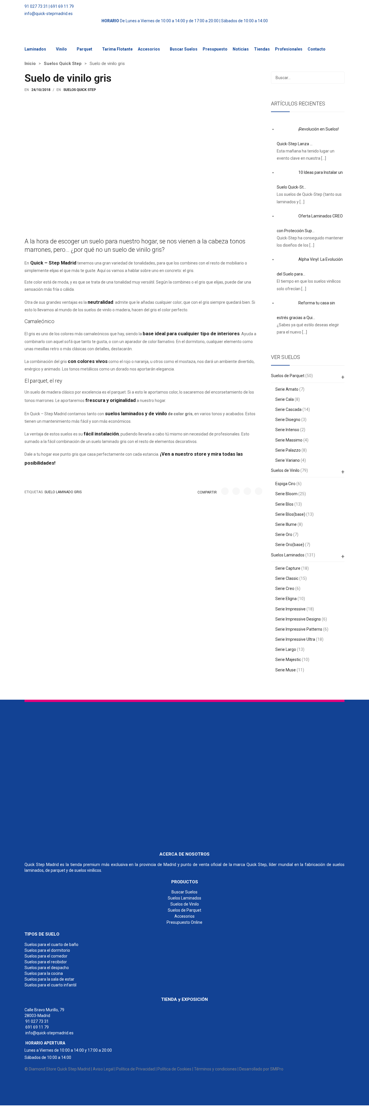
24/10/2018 (40, 90)
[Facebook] (225, 491)
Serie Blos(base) (290, 514)
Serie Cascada (288, 409)
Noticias (241, 49)
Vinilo (61, 49)
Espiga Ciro (285, 483)
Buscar (338, 77)
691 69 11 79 (62, 6)
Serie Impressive (290, 609)
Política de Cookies (174, 1069)
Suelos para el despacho (47, 967)
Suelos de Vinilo (285, 470)
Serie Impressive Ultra (295, 639)
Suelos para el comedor (46, 956)
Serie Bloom (286, 493)
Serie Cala (284, 399)
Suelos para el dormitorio (47, 950)
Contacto (316, 49)
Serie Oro (283, 534)
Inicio (30, 63)
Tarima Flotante (117, 49)
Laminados (35, 49)
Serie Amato (286, 389)
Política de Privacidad (135, 1069)
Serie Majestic (288, 659)
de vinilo (157, 413)
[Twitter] (236, 491)
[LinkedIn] (258, 491)
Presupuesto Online (184, 922)
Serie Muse (285, 670)
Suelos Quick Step (63, 63)
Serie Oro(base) (289, 544)
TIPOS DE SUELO (42, 934)
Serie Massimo (288, 440)
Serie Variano (287, 460)
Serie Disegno (287, 419)
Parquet (84, 49)
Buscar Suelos (183, 49)
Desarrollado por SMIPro (261, 1069)
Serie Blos (284, 504)
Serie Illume (286, 524)
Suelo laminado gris (63, 492)
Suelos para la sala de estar (49, 979)
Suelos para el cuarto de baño (51, 944)
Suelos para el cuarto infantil (50, 985)
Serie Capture (287, 568)
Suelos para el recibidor (46, 962)
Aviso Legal (103, 1069)
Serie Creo (284, 588)
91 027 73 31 (36, 6)
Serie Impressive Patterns (298, 629)
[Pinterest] (247, 491)
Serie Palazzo (288, 450)
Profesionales (288, 49)
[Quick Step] (68, 774)
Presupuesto (215, 49)
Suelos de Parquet (287, 375)
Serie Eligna (286, 598)
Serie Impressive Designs (298, 619)
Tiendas (262, 49)
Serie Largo (285, 649)
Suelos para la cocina (44, 973)
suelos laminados (124, 413)
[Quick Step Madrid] (46, 37)
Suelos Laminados (287, 555)
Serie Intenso (287, 429)
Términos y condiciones (215, 1069)
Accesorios (149, 49)
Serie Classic (286, 578)
